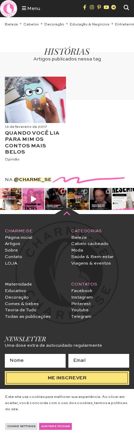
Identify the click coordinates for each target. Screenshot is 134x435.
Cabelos (31, 24)
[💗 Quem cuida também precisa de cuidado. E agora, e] (33, 199)
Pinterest (81, 304)
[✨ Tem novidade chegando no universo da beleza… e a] (11, 199)
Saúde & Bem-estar (92, 257)
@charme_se (33, 179)
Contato (13, 257)
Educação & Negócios (90, 24)
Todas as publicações (28, 316)
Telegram (81, 316)
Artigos (12, 244)
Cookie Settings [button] (21, 426)
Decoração (54, 24)
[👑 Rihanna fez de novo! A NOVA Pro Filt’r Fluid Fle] (100, 199)
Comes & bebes (22, 304)
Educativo (15, 291)
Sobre (11, 250)
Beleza (11, 24)
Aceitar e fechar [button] (55, 426)
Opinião (12, 159)
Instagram (82, 297)
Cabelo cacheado (90, 244)
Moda (77, 250)
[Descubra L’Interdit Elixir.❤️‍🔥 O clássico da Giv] (56, 199)
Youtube (80, 310)
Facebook (81, 291)
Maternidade (18, 284)
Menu (33, 8)
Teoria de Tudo (20, 310)
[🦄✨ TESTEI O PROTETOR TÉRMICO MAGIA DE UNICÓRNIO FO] (123, 199)
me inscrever (67, 378)
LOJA (11, 263)
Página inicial (18, 237)
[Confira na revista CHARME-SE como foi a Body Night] (78, 199)
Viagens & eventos (91, 263)
